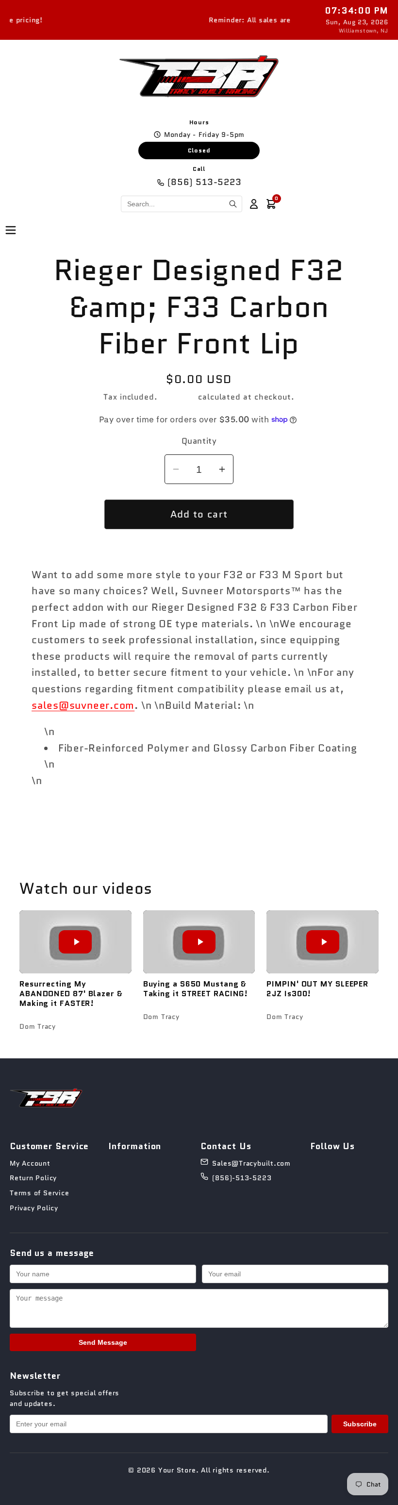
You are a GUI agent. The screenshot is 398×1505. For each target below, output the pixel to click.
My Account (30, 1163)
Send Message (103, 1342)
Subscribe (360, 1424)
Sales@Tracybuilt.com (251, 1163)
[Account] (254, 204)
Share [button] (206, 818)
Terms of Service (39, 1193)
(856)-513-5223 (241, 1178)
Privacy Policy (34, 1208)
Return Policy (33, 1178)
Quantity (199, 441)
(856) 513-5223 (204, 182)
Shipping (178, 396)
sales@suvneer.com (83, 705)
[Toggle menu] (10, 230)
